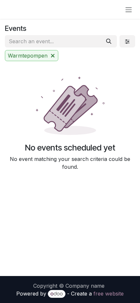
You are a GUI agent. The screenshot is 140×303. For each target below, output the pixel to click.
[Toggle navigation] (128, 9)
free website (108, 293)
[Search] (109, 41)
